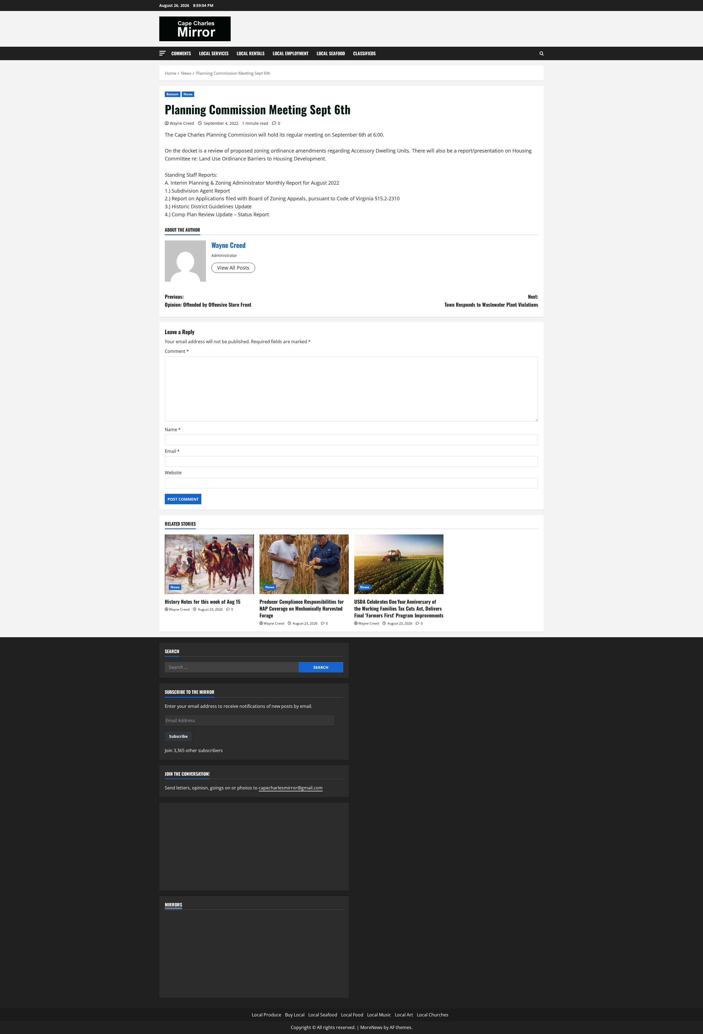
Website (173, 473)
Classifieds (364, 53)
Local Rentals (250, 53)
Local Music (379, 1015)
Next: (491, 300)
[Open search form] (542, 53)
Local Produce (266, 1015)
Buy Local (295, 1015)
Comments (181, 53)
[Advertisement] (254, 846)
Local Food (352, 1015)
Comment (177, 351)
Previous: (208, 300)
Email (172, 451)
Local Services (213, 53)
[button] (162, 53)
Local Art (404, 1015)
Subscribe (178, 736)
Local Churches (432, 1015)
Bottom (172, 94)
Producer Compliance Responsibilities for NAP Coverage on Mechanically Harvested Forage (302, 608)
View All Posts (233, 267)
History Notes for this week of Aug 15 (202, 601)
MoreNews (371, 1027)
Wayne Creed (182, 123)
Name (173, 429)
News (188, 94)
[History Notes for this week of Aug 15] (209, 564)
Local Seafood (331, 53)
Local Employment (290, 53)
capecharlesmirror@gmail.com (291, 788)
